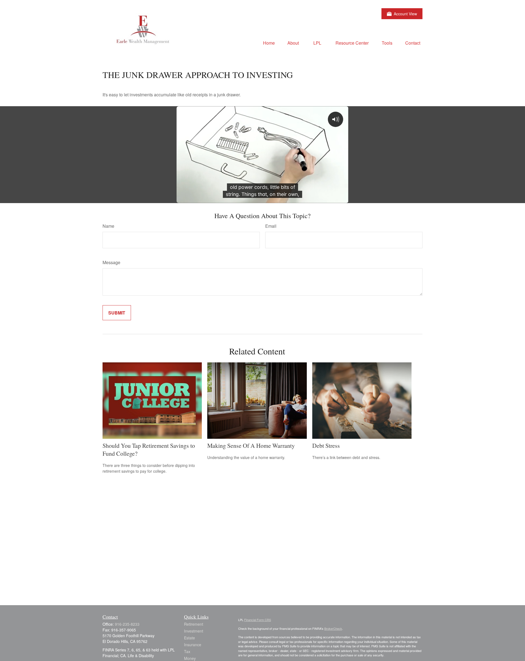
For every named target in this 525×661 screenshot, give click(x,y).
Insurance (192, 644)
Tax (187, 651)
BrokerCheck (333, 628)
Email (270, 226)
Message (111, 262)
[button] (269, 42)
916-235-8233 (127, 624)
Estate (189, 637)
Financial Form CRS (257, 619)
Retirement (193, 624)
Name (108, 226)
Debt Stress (326, 445)
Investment (193, 631)
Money (190, 658)
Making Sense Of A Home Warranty (251, 445)
